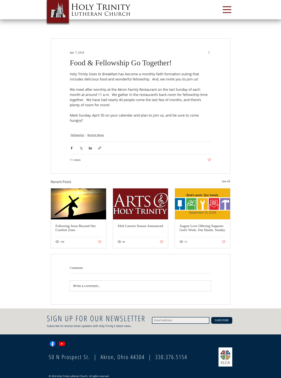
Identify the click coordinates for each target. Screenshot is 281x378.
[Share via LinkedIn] (90, 148)
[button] (227, 9)
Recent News (95, 135)
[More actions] (209, 52)
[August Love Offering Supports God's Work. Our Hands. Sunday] (202, 203)
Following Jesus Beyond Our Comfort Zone (75, 228)
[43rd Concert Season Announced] (140, 203)
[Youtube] (62, 343)
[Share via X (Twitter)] (81, 148)
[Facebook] (52, 343)
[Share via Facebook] (71, 148)
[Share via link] (100, 148)
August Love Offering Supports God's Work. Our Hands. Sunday (202, 228)
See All (226, 181)
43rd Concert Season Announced (140, 226)
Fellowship (77, 135)
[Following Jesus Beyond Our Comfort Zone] (78, 203)
